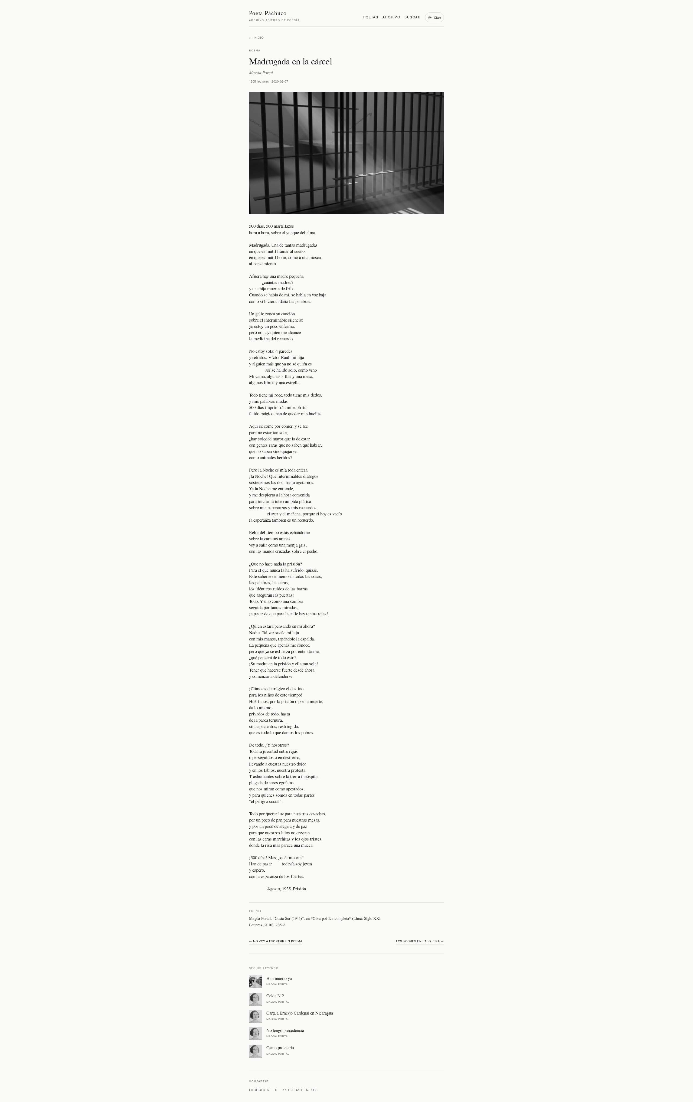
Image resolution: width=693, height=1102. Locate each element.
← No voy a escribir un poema (275, 941)
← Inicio (256, 37)
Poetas (370, 17)
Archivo (391, 17)
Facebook (259, 1090)
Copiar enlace (303, 1090)
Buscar (412, 17)
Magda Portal (261, 72)
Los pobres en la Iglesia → (420, 941)
